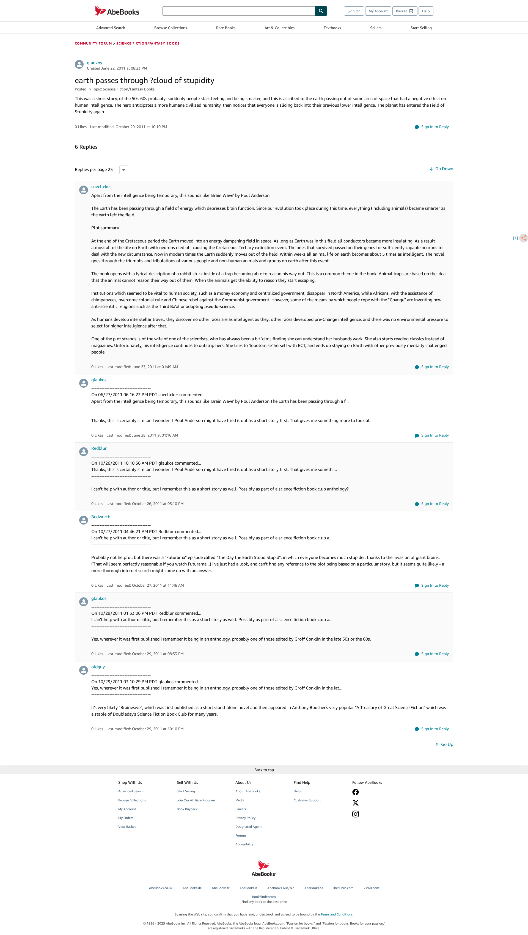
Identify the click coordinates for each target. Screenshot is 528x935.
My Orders (125, 818)
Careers (240, 809)
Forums (240, 835)
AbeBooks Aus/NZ (280, 888)
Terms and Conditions (337, 914)
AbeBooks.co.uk (160, 888)
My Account (378, 11)
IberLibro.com (343, 888)
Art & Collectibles (280, 27)
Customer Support (307, 800)
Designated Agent (248, 826)
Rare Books (225, 27)
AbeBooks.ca (313, 888)
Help (426, 11)
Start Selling (421, 27)
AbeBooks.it (248, 888)
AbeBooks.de (192, 888)
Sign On (354, 11)
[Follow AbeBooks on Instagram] (377, 814)
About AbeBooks (247, 791)
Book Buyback (187, 809)
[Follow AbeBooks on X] (377, 802)
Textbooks (332, 27)
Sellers (375, 27)
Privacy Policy (245, 818)
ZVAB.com (371, 888)
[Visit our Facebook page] (377, 792)
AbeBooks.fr (220, 888)
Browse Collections (170, 27)
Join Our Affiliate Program (196, 800)
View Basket (127, 826)
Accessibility (244, 844)
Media (239, 800)
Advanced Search (110, 27)
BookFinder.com (264, 899)
